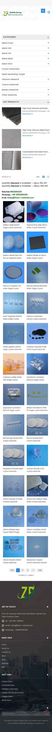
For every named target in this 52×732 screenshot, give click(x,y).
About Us (5, 648)
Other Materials (9, 95)
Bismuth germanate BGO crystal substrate (13, 439)
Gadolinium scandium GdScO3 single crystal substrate (35, 378)
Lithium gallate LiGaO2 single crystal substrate (12, 348)
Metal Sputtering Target (13, 74)
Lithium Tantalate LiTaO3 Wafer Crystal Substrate (36, 531)
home (21, 27)
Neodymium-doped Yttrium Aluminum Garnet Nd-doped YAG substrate (37, 561)
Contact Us (6, 652)
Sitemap (5, 663)
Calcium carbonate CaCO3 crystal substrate (36, 317)
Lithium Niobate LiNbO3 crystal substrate (12, 561)
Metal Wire (7, 63)
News (4, 656)
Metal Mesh (7, 58)
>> (33, 570)
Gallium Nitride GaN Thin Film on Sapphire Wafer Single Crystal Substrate (12, 257)
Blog (3, 660)
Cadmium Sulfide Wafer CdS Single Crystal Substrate (12, 378)
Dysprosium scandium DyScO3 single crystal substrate (12, 409)
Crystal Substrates (10, 69)
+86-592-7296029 (16, 621)
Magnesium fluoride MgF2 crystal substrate (13, 470)
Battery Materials (10, 89)
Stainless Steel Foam (10, 689)
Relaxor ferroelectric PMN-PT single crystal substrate (37, 409)
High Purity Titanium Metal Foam (36, 130)
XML (3, 667)
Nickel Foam (6, 700)
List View (48, 177)
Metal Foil (6, 53)
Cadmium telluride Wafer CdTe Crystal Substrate (37, 348)
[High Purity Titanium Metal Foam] (11, 138)
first (12, 570)
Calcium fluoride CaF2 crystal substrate (35, 470)
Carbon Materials (10, 84)
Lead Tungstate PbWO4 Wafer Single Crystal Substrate (12, 317)
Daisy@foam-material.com (22, 625)
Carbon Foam (7, 681)
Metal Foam (7, 43)
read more (26, 114)
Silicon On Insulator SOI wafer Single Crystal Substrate (12, 287)
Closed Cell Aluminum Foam (13, 693)
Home (4, 645)
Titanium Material (10, 79)
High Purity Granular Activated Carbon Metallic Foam (36, 108)
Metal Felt (6, 48)
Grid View (43, 177)
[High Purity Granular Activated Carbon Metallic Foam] (11, 117)
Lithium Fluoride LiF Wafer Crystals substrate (13, 500)
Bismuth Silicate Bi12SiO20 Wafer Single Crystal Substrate (37, 287)
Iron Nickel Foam (8, 685)
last (40, 570)
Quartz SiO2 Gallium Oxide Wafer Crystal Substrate (37, 500)
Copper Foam (7, 696)
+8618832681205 (21, 630)
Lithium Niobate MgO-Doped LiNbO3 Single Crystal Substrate (11, 531)
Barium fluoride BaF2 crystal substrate (35, 439)
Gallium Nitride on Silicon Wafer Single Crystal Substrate (36, 257)
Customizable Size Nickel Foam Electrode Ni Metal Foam (36, 152)
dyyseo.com (40, 723)
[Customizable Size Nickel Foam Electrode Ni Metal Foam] (11, 160)
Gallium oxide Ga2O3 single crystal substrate (12, 226)
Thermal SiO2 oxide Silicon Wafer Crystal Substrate (37, 226)
